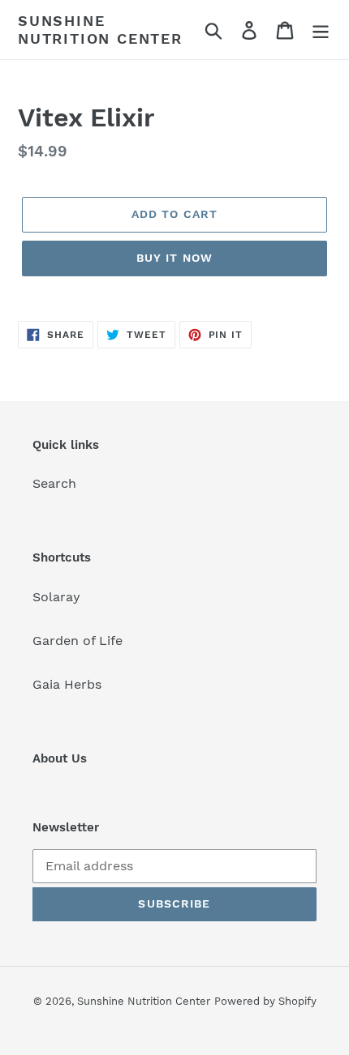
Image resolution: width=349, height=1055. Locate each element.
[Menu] (320, 29)
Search (54, 483)
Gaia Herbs (66, 684)
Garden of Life (77, 640)
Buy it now (174, 257)
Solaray (56, 596)
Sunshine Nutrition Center (100, 29)
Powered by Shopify (265, 1001)
